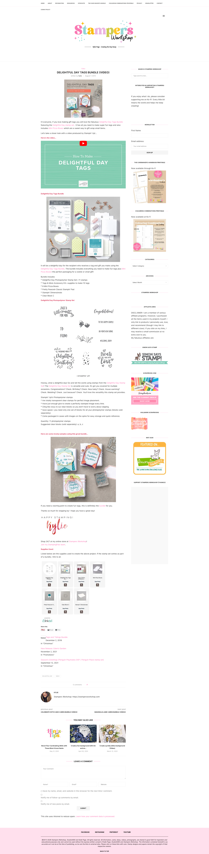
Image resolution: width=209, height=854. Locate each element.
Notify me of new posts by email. (55, 804)
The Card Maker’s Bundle (97, 3)
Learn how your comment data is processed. (95, 816)
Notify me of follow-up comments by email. (60, 798)
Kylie (80, 76)
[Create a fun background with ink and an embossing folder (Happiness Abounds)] (83, 733)
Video (57, 676)
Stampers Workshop (77, 541)
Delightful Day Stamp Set (60, 386)
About (50, 3)
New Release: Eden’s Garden (53, 648)
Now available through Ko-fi (143, 168)
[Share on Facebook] (90, 685)
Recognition (59, 3)
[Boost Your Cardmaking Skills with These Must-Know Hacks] (54, 733)
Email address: (137, 141)
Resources (71, 3)
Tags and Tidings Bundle (56, 637)
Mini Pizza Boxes (56, 128)
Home (43, 3)
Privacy (139, 3)
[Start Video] (83, 164)
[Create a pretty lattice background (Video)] (112, 733)
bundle (102, 506)
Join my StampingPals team (53, 545)
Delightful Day (47, 676)
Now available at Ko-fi (141, 217)
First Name (136, 130)
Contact (159, 3)
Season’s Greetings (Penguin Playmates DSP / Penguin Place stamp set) (72, 660)
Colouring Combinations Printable (121, 3)
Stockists (81, 3)
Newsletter (149, 3)
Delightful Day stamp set (63, 125)
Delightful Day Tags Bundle (111, 122)
